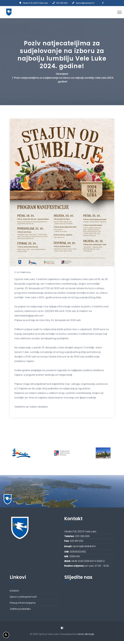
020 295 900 (62, 3)
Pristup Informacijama (23, 603)
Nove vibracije (86, 634)
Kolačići (14, 590)
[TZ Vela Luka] (20, 453)
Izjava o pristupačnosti (23, 596)
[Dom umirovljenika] (103, 453)
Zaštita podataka (20, 609)
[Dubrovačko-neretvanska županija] (62, 453)
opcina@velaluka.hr (85, 3)
